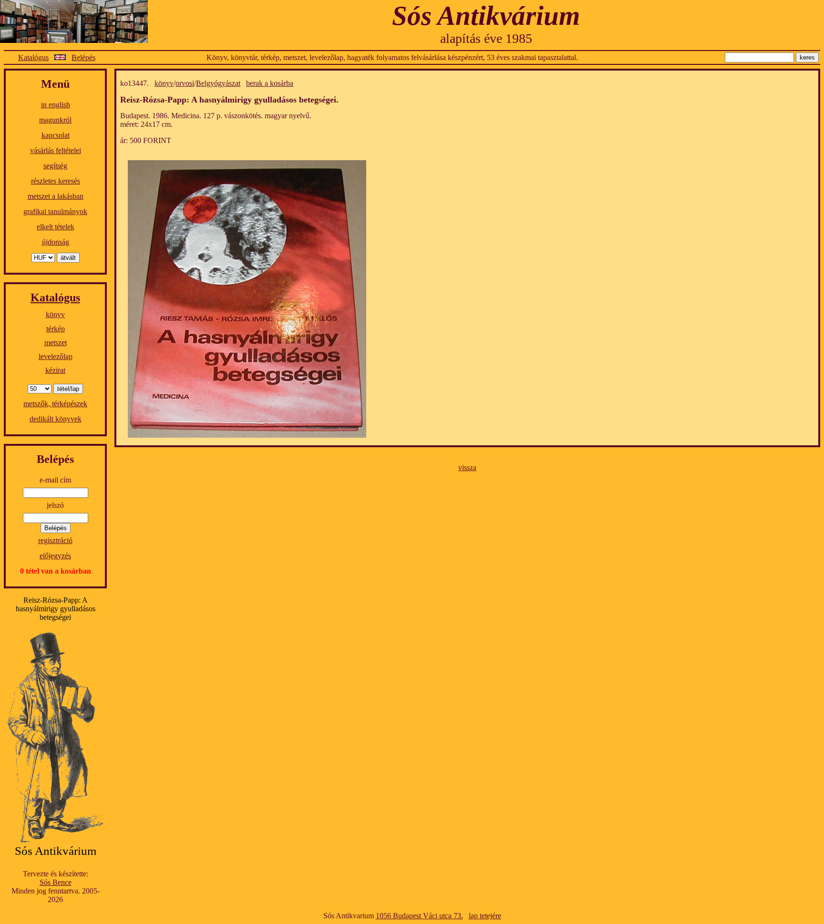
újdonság (55, 242)
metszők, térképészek (55, 404)
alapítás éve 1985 (486, 38)
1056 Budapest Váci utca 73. (419, 916)
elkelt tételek (55, 227)
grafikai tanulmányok (55, 211)
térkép (55, 329)
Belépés (83, 57)
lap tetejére (485, 916)
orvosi (184, 83)
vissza (467, 467)
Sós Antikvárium (486, 15)
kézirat (55, 370)
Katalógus (33, 57)
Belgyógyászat (218, 83)
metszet (55, 343)
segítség (55, 166)
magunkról (55, 120)
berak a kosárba (269, 83)
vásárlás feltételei (55, 150)
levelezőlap (55, 356)
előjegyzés (55, 556)
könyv (55, 314)
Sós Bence (56, 882)
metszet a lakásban (55, 196)
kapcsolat (55, 135)
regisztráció (55, 540)
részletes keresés (55, 181)
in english (55, 105)
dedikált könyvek (56, 419)
